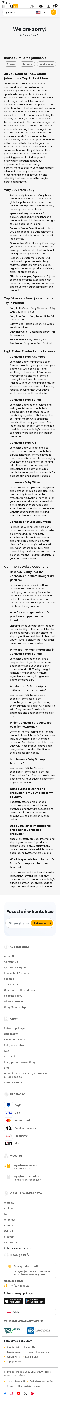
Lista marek (11, 1033)
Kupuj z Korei (13, 1356)
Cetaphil (12, 64)
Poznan (8, 1225)
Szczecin (9, 1236)
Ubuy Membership (15, 1007)
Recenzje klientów (15, 1039)
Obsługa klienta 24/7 (27, 1266)
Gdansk (9, 1231)
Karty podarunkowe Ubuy (19, 1062)
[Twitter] (27, 1393)
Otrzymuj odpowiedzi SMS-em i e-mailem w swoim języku (32, 1273)
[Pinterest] (34, 1393)
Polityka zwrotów (14, 1045)
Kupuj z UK (29, 1347)
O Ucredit (10, 1056)
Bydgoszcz (10, 1242)
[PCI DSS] (12, 1331)
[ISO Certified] (37, 1330)
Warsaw (9, 1202)
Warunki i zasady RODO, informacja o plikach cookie (26, 1075)
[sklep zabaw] (35, 1302)
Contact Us (11, 961)
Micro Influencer (14, 1001)
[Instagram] (13, 1393)
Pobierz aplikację (14, 1028)
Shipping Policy (13, 995)
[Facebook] (7, 1393)
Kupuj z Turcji (14, 1361)
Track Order (11, 984)
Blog (7, 1067)
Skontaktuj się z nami (29, 1386)
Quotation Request (15, 967)
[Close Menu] (3, 7)
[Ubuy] (14, 6)
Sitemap (9, 978)
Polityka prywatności (41, 1381)
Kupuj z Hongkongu (38, 1352)
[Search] (53, 12)
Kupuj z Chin (31, 1356)
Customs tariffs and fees (19, 990)
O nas (10, 1386)
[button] (34, 6)
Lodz (7, 1214)
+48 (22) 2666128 (18, 1285)
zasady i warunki (16, 1381)
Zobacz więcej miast (17, 1248)
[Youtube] (20, 1393)
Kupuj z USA (13, 1347)
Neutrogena (31, 64)
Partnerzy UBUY (13, 1082)
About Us (9, 956)
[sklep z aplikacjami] (14, 1302)
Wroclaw (9, 1219)
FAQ (6, 1050)
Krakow (8, 1208)
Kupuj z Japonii (15, 1352)
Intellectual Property (16, 973)
